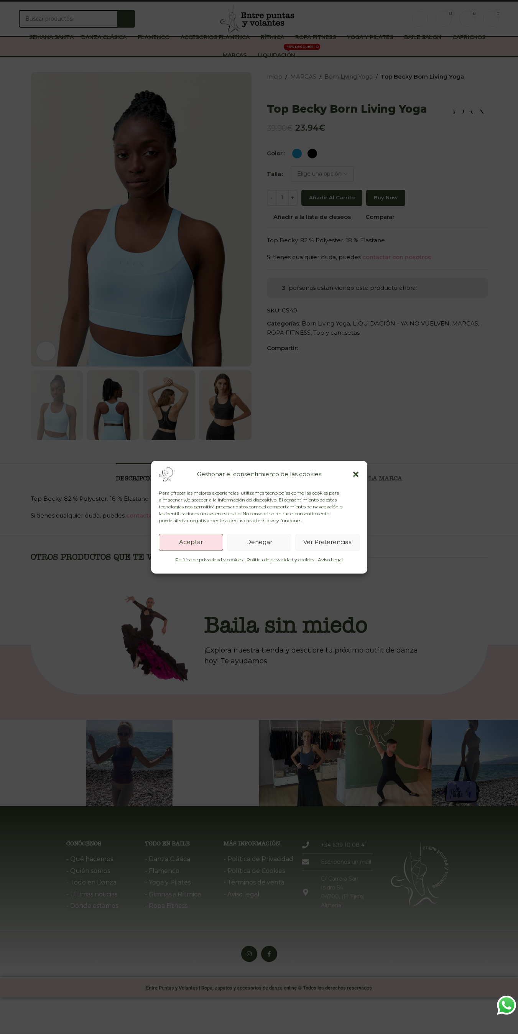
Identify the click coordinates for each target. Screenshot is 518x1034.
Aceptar (191, 542)
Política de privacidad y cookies (209, 559)
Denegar (259, 542)
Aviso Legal (330, 559)
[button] (356, 474)
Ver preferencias (327, 542)
